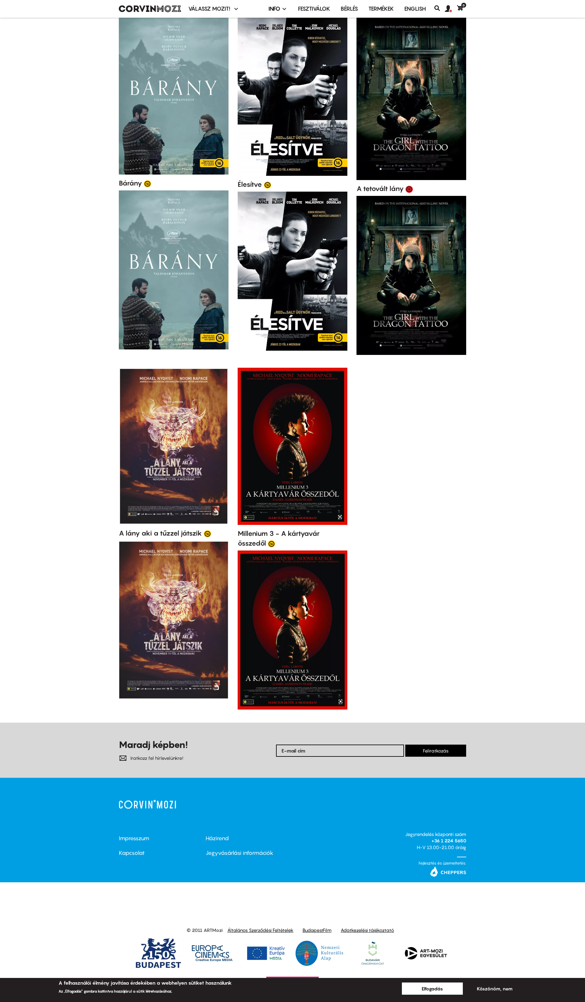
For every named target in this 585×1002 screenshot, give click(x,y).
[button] (451, 9)
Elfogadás (432, 988)
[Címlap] (150, 9)
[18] (409, 189)
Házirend (217, 838)
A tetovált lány (380, 189)
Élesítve (250, 184)
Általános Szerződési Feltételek (260, 930)
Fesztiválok (314, 8)
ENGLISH (415, 8)
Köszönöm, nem (494, 988)
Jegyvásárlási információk (239, 853)
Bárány (130, 183)
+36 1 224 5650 (448, 840)
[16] (147, 183)
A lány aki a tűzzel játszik (160, 533)
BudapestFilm (317, 930)
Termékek (381, 8)
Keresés (439, 8)
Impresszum (134, 838)
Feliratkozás (435, 750)
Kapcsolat (132, 853)
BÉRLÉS (349, 8)
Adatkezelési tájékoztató (367, 930)
